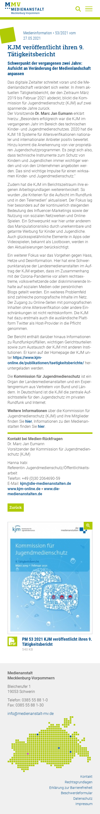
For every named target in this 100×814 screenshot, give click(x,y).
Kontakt (86, 776)
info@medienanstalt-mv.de (31, 713)
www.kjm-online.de (24, 489)
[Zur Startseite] (24, 9)
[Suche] (79, 9)
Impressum (83, 804)
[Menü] (88, 8)
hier (28, 421)
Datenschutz (82, 798)
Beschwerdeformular (76, 793)
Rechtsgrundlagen (78, 782)
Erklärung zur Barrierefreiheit (70, 788)
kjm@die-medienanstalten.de (45, 483)
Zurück (15, 507)
